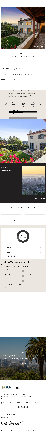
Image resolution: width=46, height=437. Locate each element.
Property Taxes (9, 250)
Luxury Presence (12, 430)
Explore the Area (40, 198)
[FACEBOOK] (18, 407)
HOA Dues (25, 279)
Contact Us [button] (23, 363)
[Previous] (6, 103)
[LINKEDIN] (24, 407)
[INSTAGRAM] (21, 407)
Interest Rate (4, 279)
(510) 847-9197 (4, 396)
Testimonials (36, 402)
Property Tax (26, 274)
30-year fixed (28, 271)
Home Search (28, 402)
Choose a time (15, 110)
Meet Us (9, 402)
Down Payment (4, 274)
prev (5, 46)
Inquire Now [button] (23, 60)
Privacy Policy (41, 430)
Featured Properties (18, 402)
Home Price (4, 269)
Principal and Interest (10, 247)
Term (24, 269)
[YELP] (27, 407)
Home (2, 402)
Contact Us (3, 403)
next (8, 46)
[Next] (39, 103)
